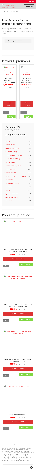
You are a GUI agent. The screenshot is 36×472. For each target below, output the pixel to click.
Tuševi (7, 190)
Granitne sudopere (12, 148)
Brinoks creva (10, 145)
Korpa (28, 466)
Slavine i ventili (10, 173)
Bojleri (7, 141)
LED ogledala (10, 162)
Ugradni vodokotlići (12, 194)
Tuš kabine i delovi (12, 183)
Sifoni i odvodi (10, 169)
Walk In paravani (11, 197)
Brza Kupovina (9, 104)
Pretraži (6, 41)
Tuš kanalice (9, 187)
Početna (7, 12)
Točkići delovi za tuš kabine (15, 176)
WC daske (8, 201)
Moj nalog (6, 468)
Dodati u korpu (11, 117)
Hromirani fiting (11, 152)
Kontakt (31, 2)
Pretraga (18, 468)
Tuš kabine (9, 180)
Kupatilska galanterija (13, 155)
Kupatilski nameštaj (12, 159)
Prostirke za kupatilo (13, 166)
